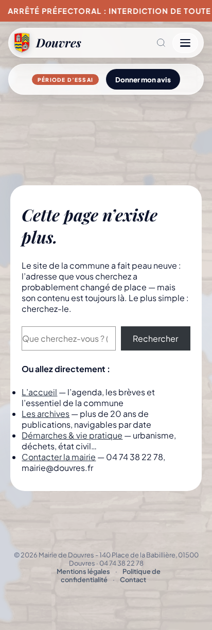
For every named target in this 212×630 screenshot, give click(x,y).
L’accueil (39, 392)
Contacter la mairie (59, 456)
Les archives (45, 413)
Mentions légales (83, 571)
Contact (133, 579)
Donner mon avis (143, 79)
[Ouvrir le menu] (185, 43)
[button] (126, 42)
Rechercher (155, 338)
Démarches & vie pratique (72, 435)
